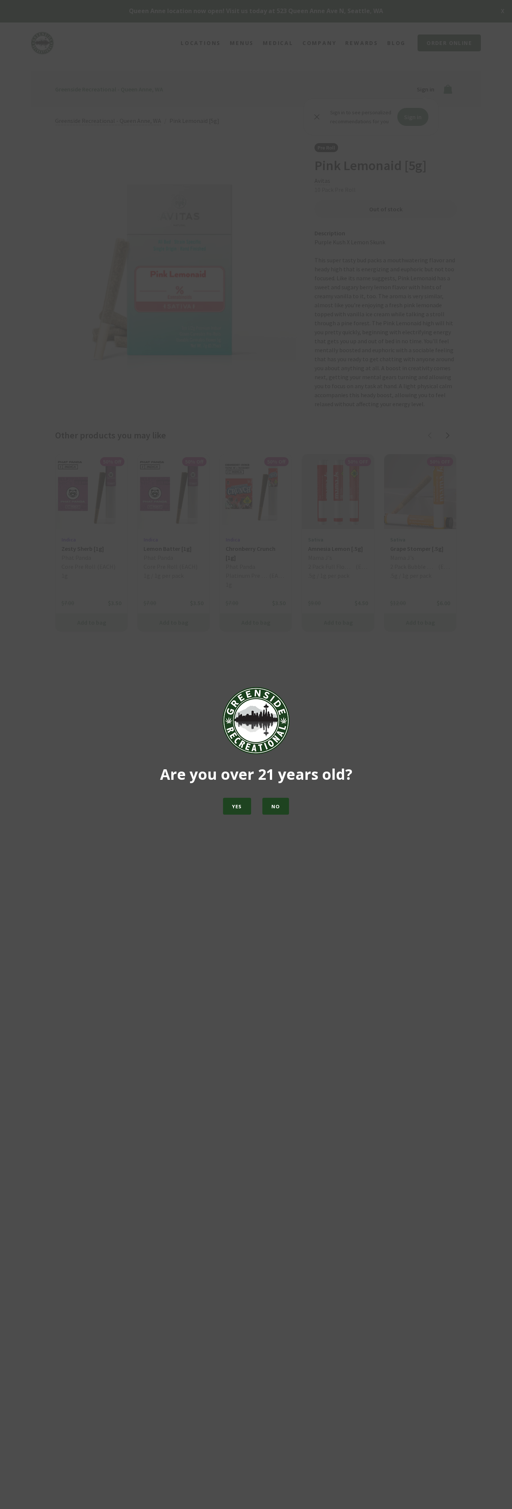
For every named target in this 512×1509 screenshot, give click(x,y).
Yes (237, 806)
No (275, 806)
